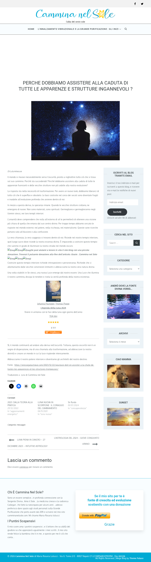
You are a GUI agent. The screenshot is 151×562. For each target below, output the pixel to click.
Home (31, 29)
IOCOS (122, 556)
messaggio (21, 425)
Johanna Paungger (45, 303)
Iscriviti (117, 211)
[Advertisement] (75, 56)
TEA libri (53, 316)
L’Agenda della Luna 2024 (53, 308)
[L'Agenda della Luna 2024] (53, 282)
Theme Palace (136, 558)
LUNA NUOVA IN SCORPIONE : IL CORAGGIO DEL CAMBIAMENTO (51, 405)
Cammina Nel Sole (24, 556)
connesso (23, 467)
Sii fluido (72, 402)
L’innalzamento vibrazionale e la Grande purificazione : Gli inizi (78, 29)
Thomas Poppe (62, 303)
